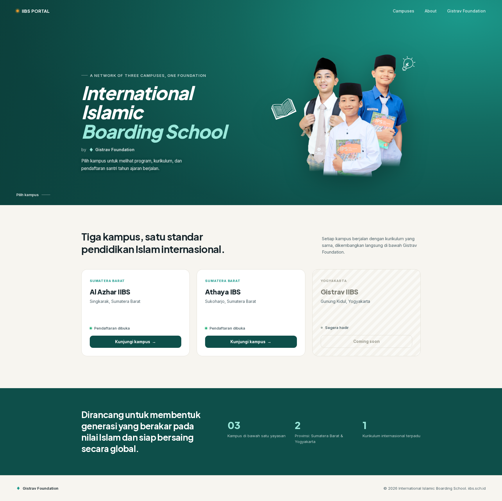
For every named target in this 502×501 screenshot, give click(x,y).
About (431, 10)
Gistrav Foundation (466, 10)
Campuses (403, 10)
